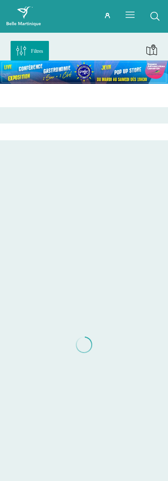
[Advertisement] (84, 95)
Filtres (37, 51)
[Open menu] (130, 14)
